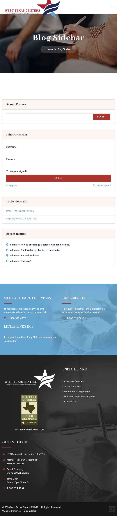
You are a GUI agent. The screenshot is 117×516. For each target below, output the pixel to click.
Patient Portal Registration (77, 391)
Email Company (15, 469)
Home (50, 49)
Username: (11, 147)
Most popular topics (20, 210)
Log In (58, 178)
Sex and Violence (30, 255)
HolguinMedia (29, 511)
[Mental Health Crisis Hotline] (3, 459)
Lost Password (103, 185)
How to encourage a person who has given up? (45, 244)
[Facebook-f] (112, 509)
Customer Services (74, 381)
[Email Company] (3, 469)
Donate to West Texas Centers (79, 396)
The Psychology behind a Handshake (40, 250)
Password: (11, 159)
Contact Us (70, 401)
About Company (72, 386)
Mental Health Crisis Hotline (22, 459)
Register (13, 185)
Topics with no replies (21, 219)
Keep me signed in (19, 171)
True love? (26, 261)
